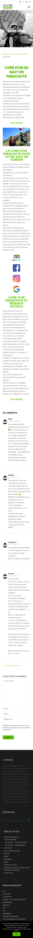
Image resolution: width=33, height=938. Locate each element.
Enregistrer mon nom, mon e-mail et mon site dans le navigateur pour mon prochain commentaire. (16, 728)
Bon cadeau (8, 859)
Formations (7, 913)
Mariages (6, 905)
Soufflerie (7, 848)
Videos (6, 856)
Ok (16, 934)
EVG (4, 911)
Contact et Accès (10, 865)
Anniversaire (7, 902)
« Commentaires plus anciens (12, 665)
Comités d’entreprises (11, 916)
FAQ (4, 891)
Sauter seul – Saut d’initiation (15, 842)
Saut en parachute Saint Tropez (14, 919)
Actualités (7, 894)
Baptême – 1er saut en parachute (14, 899)
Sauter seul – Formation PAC (15, 845)
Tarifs (6, 862)
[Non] (31, 930)
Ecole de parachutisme (12, 851)
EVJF (4, 908)
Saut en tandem (10, 840)
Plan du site (8, 873)
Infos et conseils (17, 54)
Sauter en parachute (11, 837)
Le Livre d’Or (7, 897)
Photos (6, 854)
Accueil (6, 54)
